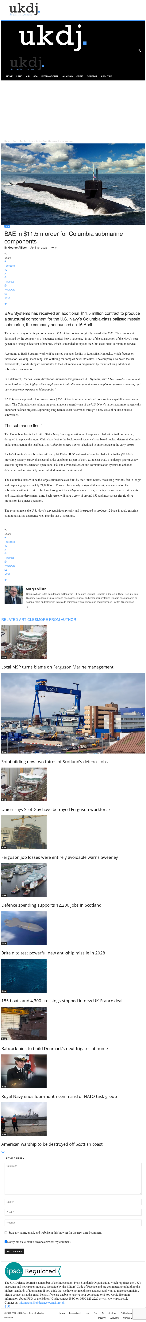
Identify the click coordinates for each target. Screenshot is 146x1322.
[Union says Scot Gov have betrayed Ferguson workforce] (73, 784)
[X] (27, 607)
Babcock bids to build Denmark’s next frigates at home (54, 1048)
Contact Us (128, 1317)
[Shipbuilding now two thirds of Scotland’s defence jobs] (73, 713)
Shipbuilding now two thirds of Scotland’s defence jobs (54, 761)
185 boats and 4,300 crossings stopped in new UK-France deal (61, 1000)
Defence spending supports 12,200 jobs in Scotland (51, 905)
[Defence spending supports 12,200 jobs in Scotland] (73, 880)
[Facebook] (6, 1306)
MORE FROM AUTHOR (56, 619)
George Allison (18, 247)
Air (28, 76)
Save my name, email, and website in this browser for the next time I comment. (55, 1232)
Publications (126, 1312)
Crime (79, 76)
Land (19, 76)
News (62, 1312)
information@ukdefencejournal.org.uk (41, 1302)
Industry (102, 1317)
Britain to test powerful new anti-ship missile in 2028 (53, 953)
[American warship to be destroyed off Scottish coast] (73, 1119)
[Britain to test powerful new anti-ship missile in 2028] (73, 928)
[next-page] (4, 1152)
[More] (73, 304)
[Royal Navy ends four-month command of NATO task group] (73, 1071)
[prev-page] (2, 1152)
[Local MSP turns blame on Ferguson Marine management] (73, 642)
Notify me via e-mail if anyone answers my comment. (39, 1242)
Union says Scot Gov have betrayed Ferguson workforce (55, 809)
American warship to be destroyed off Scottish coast (52, 1144)
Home (9, 76)
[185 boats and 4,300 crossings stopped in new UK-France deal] (73, 976)
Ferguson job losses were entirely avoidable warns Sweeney (59, 857)
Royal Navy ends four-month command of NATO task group (59, 1096)
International (50, 76)
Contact (92, 76)
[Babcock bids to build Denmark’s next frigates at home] (73, 1023)
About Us (106, 76)
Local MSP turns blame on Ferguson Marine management (57, 667)
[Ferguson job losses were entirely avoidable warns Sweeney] (73, 832)
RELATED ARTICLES (19, 619)
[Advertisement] (73, 108)
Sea (35, 76)
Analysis (67, 76)
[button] (139, 50)
